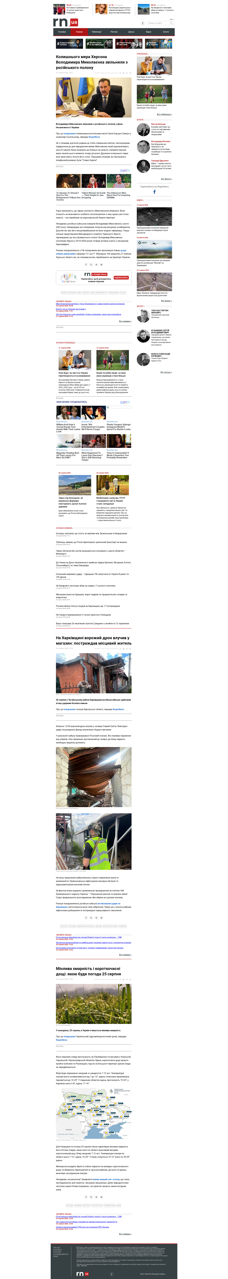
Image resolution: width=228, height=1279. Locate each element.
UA (171, 19)
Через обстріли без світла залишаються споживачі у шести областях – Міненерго (91, 552)
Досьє (131, 32)
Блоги (166, 32)
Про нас (56, 1248)
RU (174, 19)
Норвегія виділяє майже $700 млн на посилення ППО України (82, 1227)
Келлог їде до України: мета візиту (71, 309)
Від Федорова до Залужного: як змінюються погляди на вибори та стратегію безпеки (161, 149)
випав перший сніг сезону (106, 1179)
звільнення (113, 293)
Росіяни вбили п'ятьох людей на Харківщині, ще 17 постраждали (88, 606)
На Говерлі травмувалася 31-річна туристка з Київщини (83, 615)
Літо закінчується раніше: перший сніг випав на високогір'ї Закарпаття (86, 1222)
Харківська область (85, 926)
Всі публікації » (164, 114)
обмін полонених (68, 293)
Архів (55, 1256)
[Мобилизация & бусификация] (99, 48)
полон (123, 293)
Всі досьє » (166, 372)
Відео (148, 32)
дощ (118, 1205)
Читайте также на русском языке (106, 73)
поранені (122, 926)
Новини (79, 32)
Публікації (96, 32)
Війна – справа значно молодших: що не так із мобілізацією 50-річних (161, 166)
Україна (78, 1205)
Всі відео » (166, 301)
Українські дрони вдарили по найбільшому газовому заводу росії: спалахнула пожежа (93, 943)
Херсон (86, 293)
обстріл (64, 926)
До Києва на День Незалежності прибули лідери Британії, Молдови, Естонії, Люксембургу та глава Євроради (93, 564)
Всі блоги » (166, 179)
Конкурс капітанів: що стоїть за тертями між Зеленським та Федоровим (91, 533)
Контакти (57, 1250)
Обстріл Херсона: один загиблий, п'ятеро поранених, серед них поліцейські (88, 314)
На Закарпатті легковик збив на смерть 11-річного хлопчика (85, 586)
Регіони (114, 32)
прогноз (86, 1205)
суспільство (97, 1205)
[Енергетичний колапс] (69, 48)
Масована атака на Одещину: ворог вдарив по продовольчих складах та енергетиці (91, 596)
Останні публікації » (66, 343)
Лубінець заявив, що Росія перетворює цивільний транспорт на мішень (91, 542)
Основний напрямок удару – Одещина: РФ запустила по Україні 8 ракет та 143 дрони (92, 575)
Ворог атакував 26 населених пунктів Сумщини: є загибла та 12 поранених (92, 623)
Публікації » (143, 54)
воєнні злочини (110, 926)
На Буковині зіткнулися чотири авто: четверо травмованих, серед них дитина (89, 948)
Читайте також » (64, 301)
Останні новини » (64, 528)
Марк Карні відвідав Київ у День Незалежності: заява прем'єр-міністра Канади (90, 304)
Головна (62, 32)
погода (69, 1205)
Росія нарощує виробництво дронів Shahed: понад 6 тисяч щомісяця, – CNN (89, 937)
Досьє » (141, 306)
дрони (98, 926)
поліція (72, 926)
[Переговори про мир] (128, 48)
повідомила (69, 133)
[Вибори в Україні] (158, 48)
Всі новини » (125, 321)
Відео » (140, 200)
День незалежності (99, 293)
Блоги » (140, 120)
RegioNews (94, 137)
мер (79, 293)
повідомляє (69, 709)
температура (109, 1205)
